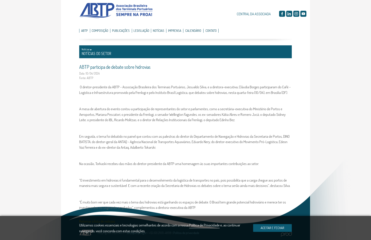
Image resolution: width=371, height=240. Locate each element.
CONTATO (211, 30)
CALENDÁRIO (193, 30)
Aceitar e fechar (272, 228)
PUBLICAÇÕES (121, 30)
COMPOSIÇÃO (100, 30)
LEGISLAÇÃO (141, 30)
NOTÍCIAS (158, 30)
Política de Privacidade (204, 225)
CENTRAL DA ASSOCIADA (254, 14)
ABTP (84, 30)
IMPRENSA (174, 30)
